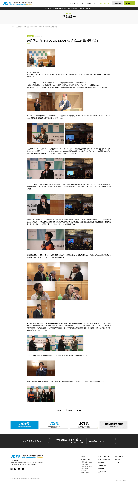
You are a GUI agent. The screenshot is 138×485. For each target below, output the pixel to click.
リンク (117, 462)
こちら (80, 8)
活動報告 (19, 27)
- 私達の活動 (84, 468)
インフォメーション (88, 3)
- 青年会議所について (87, 462)
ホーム (83, 456)
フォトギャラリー (103, 466)
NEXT (79, 410)
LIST (70, 410)
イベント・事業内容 (104, 459)
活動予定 (101, 469)
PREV (59, 410)
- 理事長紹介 (84, 464)
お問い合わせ (119, 456)
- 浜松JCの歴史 (85, 472)
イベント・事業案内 (103, 3)
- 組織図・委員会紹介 (87, 466)
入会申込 (117, 459)
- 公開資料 (84, 470)
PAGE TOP (134, 480)
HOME (12, 27)
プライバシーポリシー (121, 480)
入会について (102, 472)
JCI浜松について (75, 3)
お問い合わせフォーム (96, 441)
